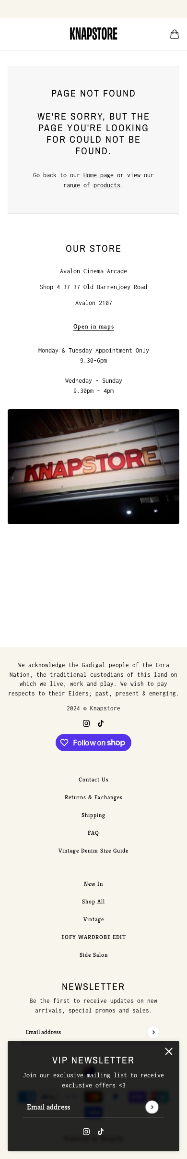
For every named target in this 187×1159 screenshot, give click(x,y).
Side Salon (94, 954)
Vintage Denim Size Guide (93, 850)
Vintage (93, 919)
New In (93, 883)
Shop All (93, 901)
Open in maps (93, 326)
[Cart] (174, 34)
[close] (169, 1051)
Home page (98, 175)
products (107, 185)
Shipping (93, 814)
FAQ (93, 832)
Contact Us (94, 779)
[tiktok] (101, 1131)
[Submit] (151, 1106)
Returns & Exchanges (94, 797)
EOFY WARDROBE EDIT (93, 936)
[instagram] (86, 1131)
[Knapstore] (93, 33)
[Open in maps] (93, 466)
